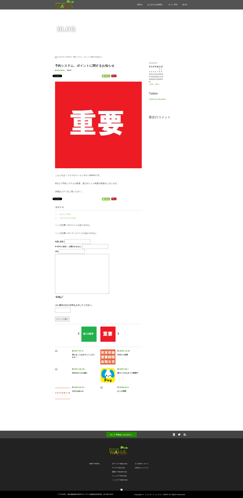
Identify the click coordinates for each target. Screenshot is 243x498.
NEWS (68, 57)
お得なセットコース (141, 468)
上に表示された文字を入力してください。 (74, 305)
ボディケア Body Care (119, 464)
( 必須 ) (59, 242)
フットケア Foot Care (119, 476)
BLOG (184, 5)
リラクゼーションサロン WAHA (156, 494)
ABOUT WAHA (94, 464)
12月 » (157, 84)
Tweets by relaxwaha (157, 99)
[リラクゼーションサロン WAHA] (67, 4)
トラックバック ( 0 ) (67, 218)
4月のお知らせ (78, 391)
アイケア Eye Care (118, 468)
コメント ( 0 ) (64, 214)
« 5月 (151, 84)
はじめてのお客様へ (155, 5)
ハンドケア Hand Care (120, 480)
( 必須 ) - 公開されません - (68, 246)
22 (160, 77)
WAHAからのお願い (80, 373)
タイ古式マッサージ (141, 464)
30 (162, 79)
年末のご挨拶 (122, 355)
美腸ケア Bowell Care (119, 472)
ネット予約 (172, 5)
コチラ (64, 191)
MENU (139, 5)
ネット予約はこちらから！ (121, 434)
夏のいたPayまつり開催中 (127, 373)
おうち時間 (121, 391)
